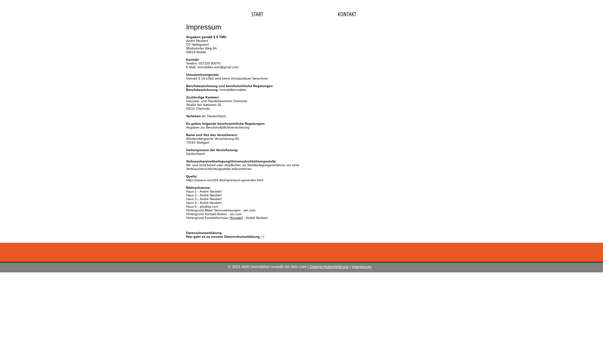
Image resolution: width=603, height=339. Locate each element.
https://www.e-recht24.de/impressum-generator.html (224, 180)
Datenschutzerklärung (329, 267)
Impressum (361, 267)
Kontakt (236, 218)
